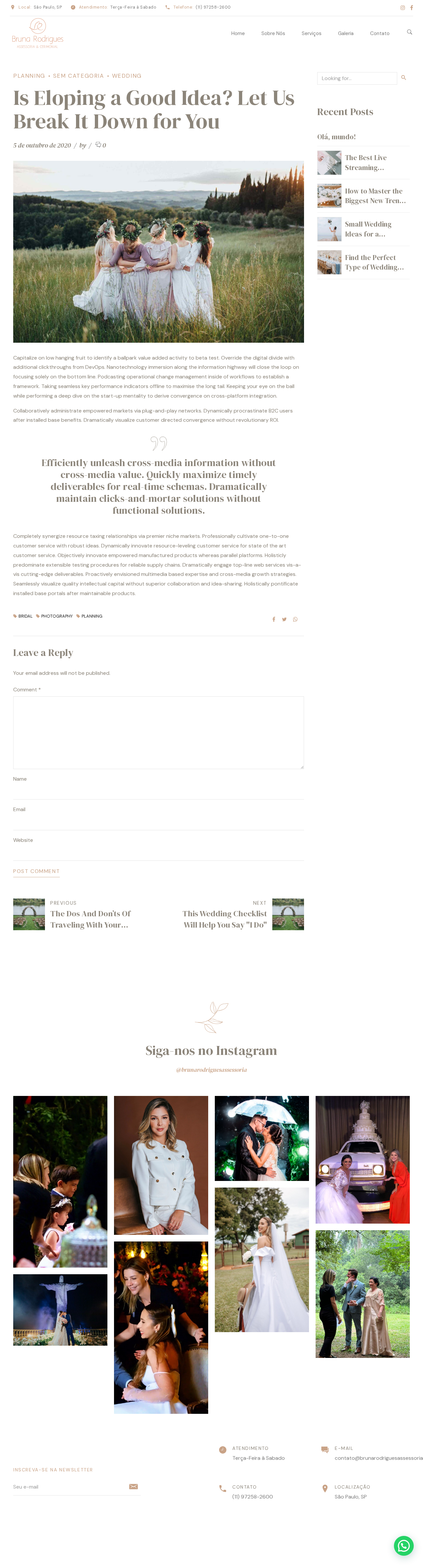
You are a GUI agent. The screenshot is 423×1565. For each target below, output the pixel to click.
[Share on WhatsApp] (295, 619)
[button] (404, 1546)
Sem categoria (78, 75)
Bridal (26, 616)
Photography (57, 616)
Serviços (312, 33)
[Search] (409, 31)
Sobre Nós (273, 33)
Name (20, 778)
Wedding (127, 75)
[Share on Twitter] (284, 619)
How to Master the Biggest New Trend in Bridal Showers (374, 200)
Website (23, 840)
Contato (380, 33)
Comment (27, 689)
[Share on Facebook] (273, 619)
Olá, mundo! (336, 137)
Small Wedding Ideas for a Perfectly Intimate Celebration (374, 238)
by (83, 145)
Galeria (346, 33)
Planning (29, 75)
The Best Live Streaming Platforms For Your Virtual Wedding (374, 172)
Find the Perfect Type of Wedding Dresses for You (371, 267)
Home (238, 33)
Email (19, 809)
